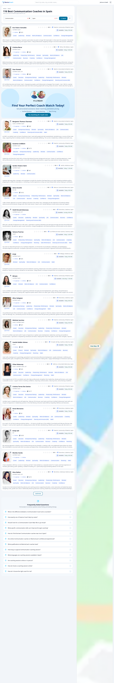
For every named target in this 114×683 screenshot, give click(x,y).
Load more (38, 493)
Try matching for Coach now (38, 115)
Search (64, 18)
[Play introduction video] (7, 125)
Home (4, 8)
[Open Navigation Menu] (110, 2)
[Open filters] (70, 18)
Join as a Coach (104, 2)
